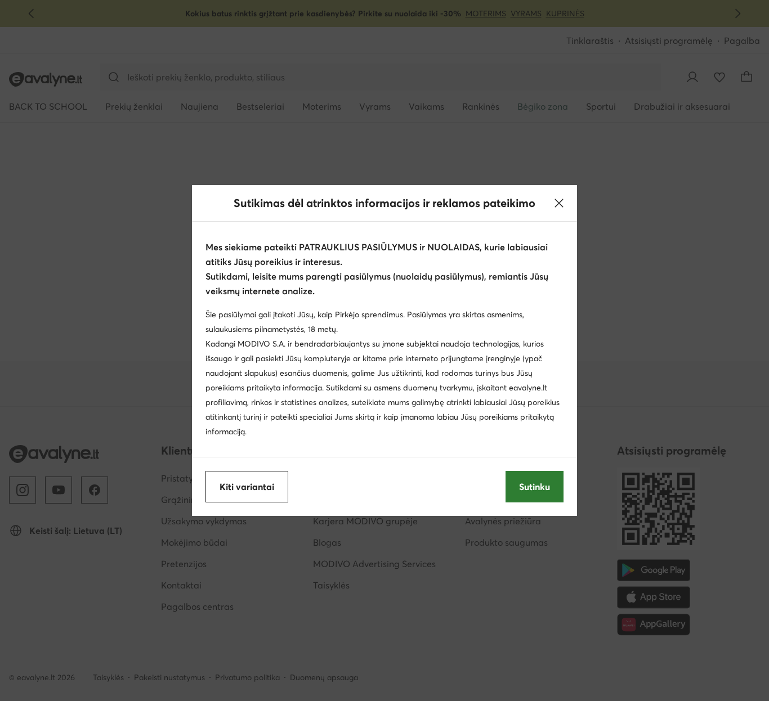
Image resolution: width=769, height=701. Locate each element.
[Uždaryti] (559, 203)
